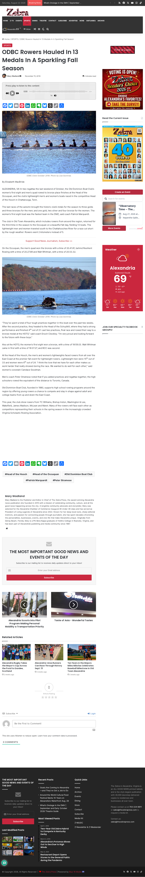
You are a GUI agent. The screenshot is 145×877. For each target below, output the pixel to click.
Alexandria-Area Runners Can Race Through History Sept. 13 (48, 666)
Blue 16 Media (75, 872)
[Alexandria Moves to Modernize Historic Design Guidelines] (7, 846)
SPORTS (27, 21)
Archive (101, 21)
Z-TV (12, 21)
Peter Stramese (63, 480)
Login (93, 713)
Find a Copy (123, 49)
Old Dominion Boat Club (79, 474)
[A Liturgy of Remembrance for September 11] (29, 846)
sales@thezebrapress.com (125, 810)
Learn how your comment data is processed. (57, 736)
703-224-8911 (135, 807)
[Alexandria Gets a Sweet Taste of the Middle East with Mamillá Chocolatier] (7, 852)
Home (5, 21)
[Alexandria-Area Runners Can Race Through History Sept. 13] (49, 652)
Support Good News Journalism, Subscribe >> (49, 241)
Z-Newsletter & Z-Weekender (88, 827)
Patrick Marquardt (37, 480)
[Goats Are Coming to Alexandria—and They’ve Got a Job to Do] (7, 839)
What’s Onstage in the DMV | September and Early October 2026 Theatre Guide (79, 3)
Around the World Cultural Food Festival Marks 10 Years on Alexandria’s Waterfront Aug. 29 (54, 798)
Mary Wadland (13, 76)
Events (19, 21)
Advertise (73, 21)
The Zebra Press (49, 872)
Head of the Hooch (16, 474)
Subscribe (62, 21)
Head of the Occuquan (46, 474)
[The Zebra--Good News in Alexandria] (17, 12)
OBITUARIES (91, 21)
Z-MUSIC (79, 823)
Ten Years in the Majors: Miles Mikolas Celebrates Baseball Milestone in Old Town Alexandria (81, 667)
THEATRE (43, 21)
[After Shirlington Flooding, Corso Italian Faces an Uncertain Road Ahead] (18, 846)
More (82, 21)
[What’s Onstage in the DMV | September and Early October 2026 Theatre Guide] (29, 839)
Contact (52, 21)
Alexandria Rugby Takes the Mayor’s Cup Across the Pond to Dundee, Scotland (14, 667)
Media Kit (79, 818)
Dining (35, 21)
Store (77, 805)
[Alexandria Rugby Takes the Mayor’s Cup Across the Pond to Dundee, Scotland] (16, 652)
